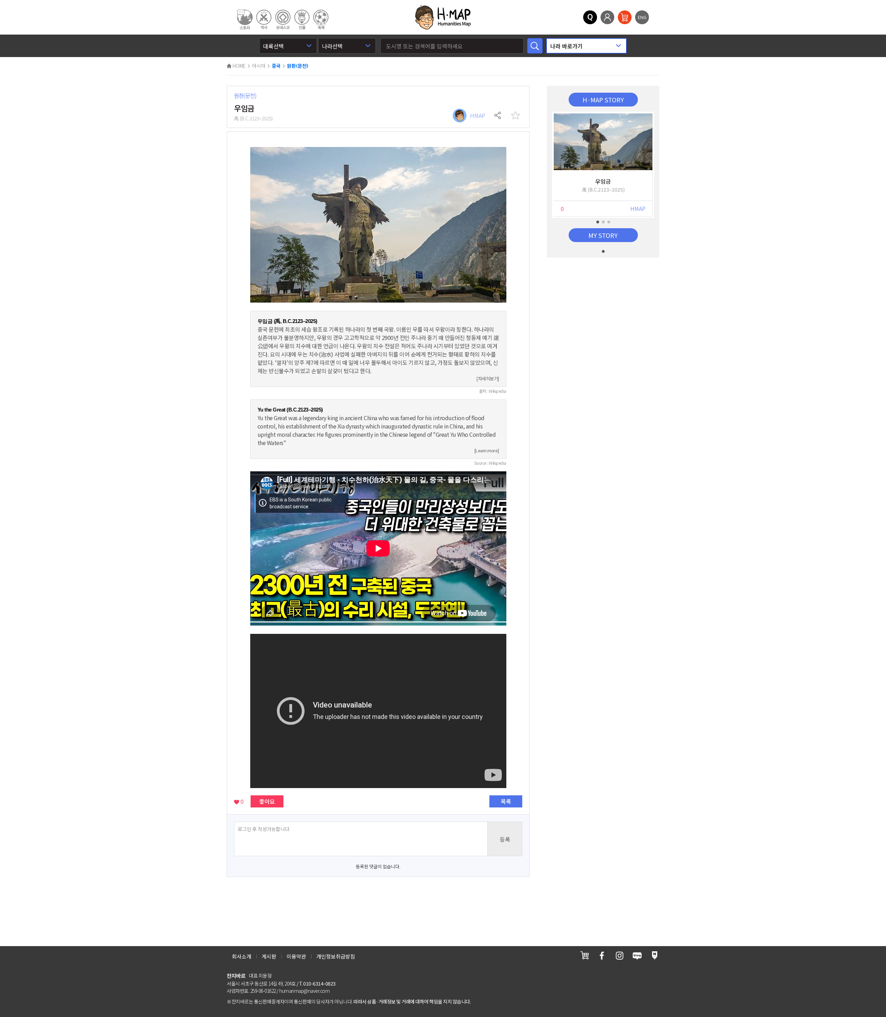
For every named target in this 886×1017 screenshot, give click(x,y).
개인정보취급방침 (335, 956)
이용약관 (296, 956)
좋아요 (267, 801)
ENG (642, 17)
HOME (239, 65)
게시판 (269, 956)
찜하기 (515, 115)
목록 (506, 801)
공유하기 (498, 115)
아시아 (258, 65)
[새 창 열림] (584, 955)
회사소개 (241, 956)
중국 (276, 66)
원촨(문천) (297, 66)
